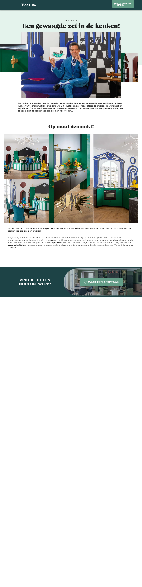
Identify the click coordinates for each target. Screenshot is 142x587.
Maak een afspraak (103, 281)
